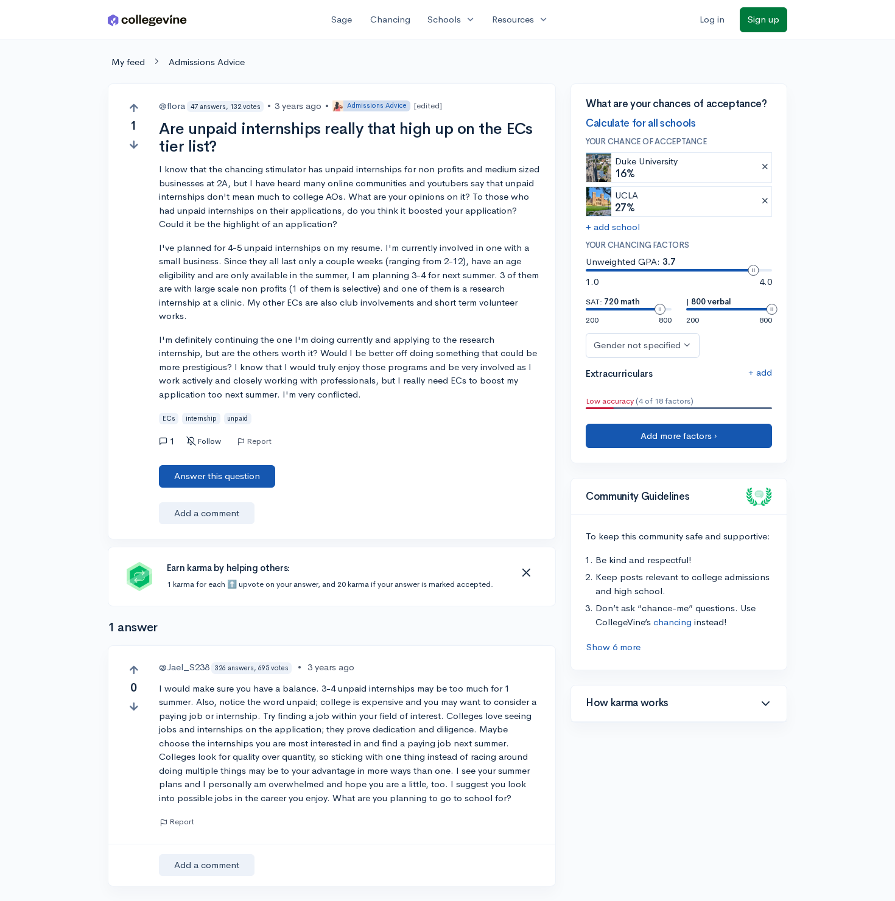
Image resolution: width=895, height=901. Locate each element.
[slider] (753, 270)
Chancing (390, 19)
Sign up (763, 19)
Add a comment (206, 513)
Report (259, 441)
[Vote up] (133, 108)
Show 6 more (613, 647)
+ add (760, 372)
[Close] (526, 573)
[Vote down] (133, 144)
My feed (128, 62)
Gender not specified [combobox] (637, 345)
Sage (341, 19)
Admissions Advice (207, 62)
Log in (712, 19)
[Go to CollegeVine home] (147, 20)
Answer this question (217, 476)
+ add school (613, 227)
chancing (672, 622)
